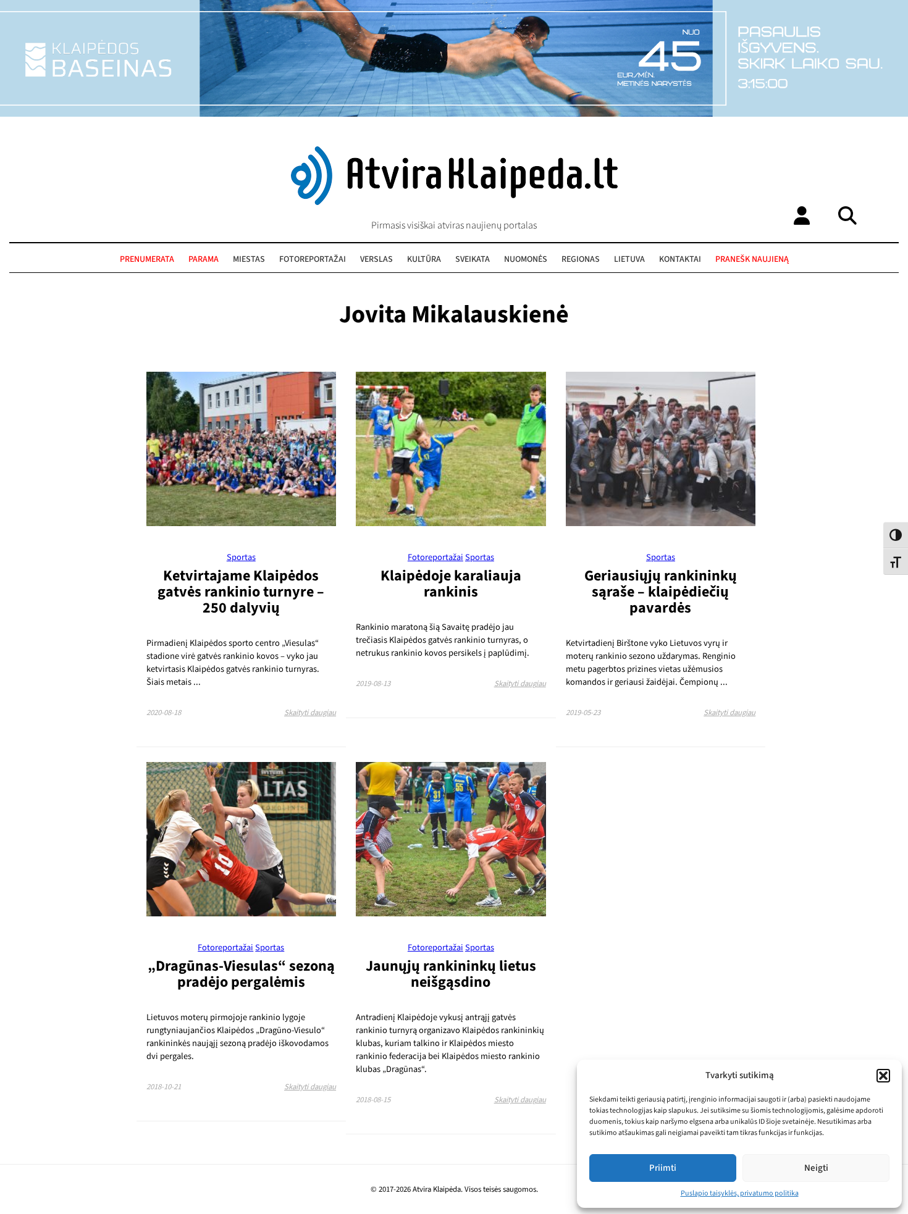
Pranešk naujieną (752, 259)
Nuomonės (525, 259)
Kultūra (424, 259)
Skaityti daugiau (310, 712)
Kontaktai (680, 259)
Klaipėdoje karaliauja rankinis (450, 584)
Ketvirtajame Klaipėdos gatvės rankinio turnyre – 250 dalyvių (241, 592)
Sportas (241, 557)
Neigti (816, 1168)
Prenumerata (147, 259)
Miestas (249, 259)
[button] (883, 1076)
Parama (203, 259)
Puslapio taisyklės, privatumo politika (740, 1193)
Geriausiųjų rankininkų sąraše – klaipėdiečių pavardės (660, 592)
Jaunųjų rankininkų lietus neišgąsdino (451, 974)
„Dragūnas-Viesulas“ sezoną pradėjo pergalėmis (241, 974)
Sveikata (472, 259)
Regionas (580, 259)
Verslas (376, 259)
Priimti (662, 1168)
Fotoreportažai (312, 259)
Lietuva (629, 259)
